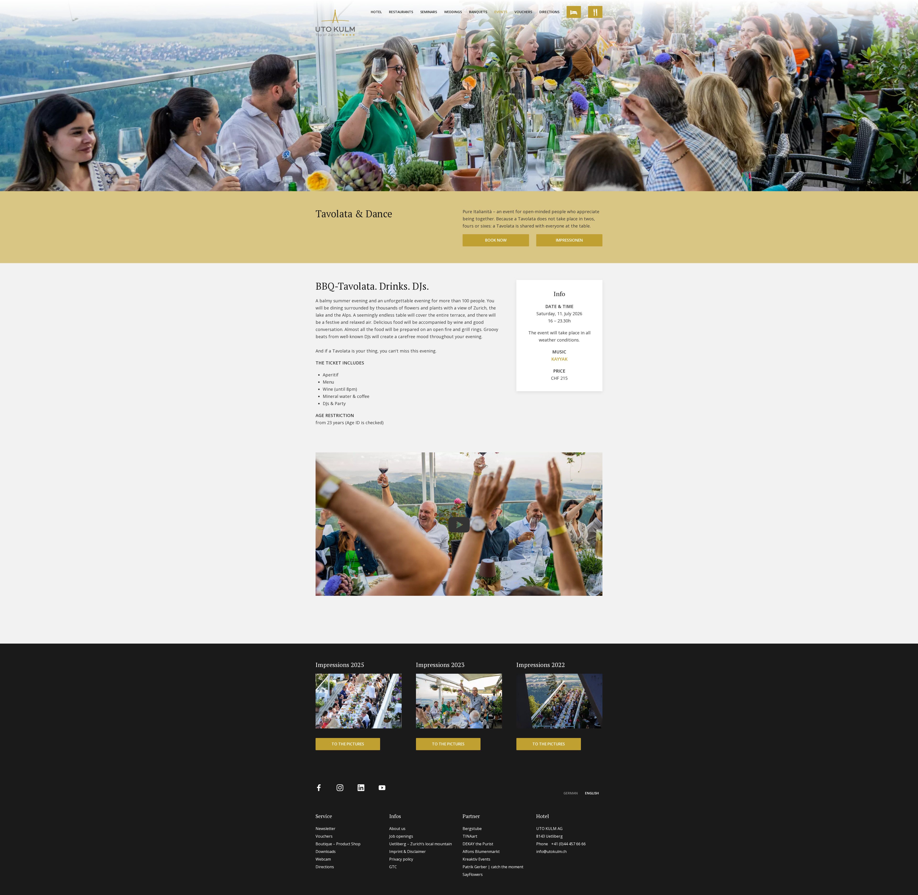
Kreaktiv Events (476, 859)
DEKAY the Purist (478, 843)
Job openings (401, 836)
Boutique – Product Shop (338, 843)
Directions (549, 12)
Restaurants (401, 12)
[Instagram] (340, 787)
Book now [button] (496, 240)
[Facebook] (319, 787)
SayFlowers (473, 874)
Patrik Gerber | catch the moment (493, 866)
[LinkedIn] (361, 787)
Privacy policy (401, 859)
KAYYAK (559, 359)
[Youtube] (382, 787)
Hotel (376, 12)
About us (397, 828)
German (570, 793)
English (592, 793)
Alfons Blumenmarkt (481, 851)
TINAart (470, 836)
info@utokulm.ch (551, 851)
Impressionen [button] (569, 240)
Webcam (323, 859)
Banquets (478, 12)
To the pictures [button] (348, 744)
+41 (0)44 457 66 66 (561, 843)
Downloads (326, 851)
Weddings (453, 12)
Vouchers (523, 12)
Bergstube (472, 828)
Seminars (428, 12)
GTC (393, 866)
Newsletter (325, 828)
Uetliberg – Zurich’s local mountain (420, 843)
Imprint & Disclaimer (407, 851)
